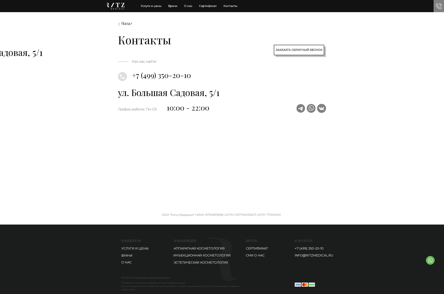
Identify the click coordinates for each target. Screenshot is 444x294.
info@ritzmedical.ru (314, 255)
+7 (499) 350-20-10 (309, 248)
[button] (439, 6)
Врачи (127, 256)
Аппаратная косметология (199, 248)
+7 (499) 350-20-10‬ (161, 75)
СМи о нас (255, 255)
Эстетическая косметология (201, 262)
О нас (126, 262)
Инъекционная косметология (202, 255)
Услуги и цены (135, 248)
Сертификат (257, 248)
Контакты (303, 241)
